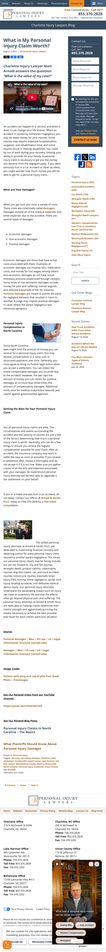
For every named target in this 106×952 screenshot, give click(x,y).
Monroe (40, 764)
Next (34, 785)
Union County (51, 766)
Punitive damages (14, 293)
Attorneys (42, 3)
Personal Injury (59, 3)
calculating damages (30, 758)
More (100, 3)
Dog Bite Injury (81, 250)
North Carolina (10, 766)
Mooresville (50, 764)
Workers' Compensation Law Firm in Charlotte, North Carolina (84, 226)
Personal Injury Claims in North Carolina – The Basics (27, 730)
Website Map (66, 810)
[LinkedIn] (92, 157)
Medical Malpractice (84, 234)
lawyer (12, 764)
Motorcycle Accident (84, 238)
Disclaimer (31, 810)
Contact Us (76, 3)
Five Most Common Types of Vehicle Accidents (82, 360)
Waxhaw (12, 769)
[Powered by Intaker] (82, 946)
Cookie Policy (43, 909)
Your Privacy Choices (22, 909)
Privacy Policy (90, 130)
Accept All (16, 941)
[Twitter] (85, 157)
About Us (29, 3)
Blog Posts (97, 810)
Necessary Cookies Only (46, 941)
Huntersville (20, 761)
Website (16, 3)
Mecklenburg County (26, 764)
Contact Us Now (85, 139)
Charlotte (45, 758)
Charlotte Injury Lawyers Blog (23, 14)
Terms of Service (88, 133)
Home (5, 3)
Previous (10, 785)
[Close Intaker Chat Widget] (97, 864)
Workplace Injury (83, 210)
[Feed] (89, 164)
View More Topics (80, 254)
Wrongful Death (83, 198)
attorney (15, 758)
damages (49, 208)
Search (85, 280)
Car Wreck (79, 194)
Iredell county (34, 761)
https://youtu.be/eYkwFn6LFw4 (22, 706)
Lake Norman (48, 761)
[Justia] (81, 164)
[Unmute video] (57, 864)
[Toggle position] (91, 864)
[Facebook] (77, 157)
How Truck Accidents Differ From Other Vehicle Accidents (82, 330)
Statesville (39, 766)
